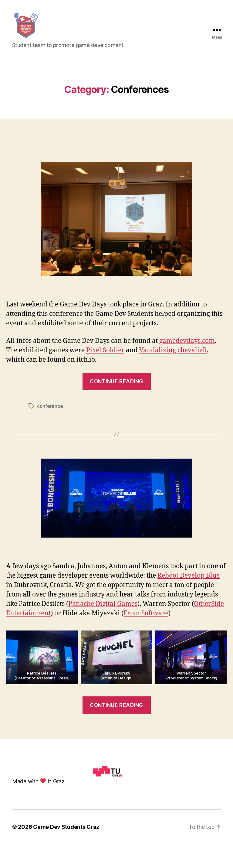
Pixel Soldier (105, 350)
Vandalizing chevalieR (173, 350)
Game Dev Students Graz (66, 827)
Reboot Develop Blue (188, 576)
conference (50, 406)
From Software (145, 613)
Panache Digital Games (102, 604)
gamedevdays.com (187, 341)
